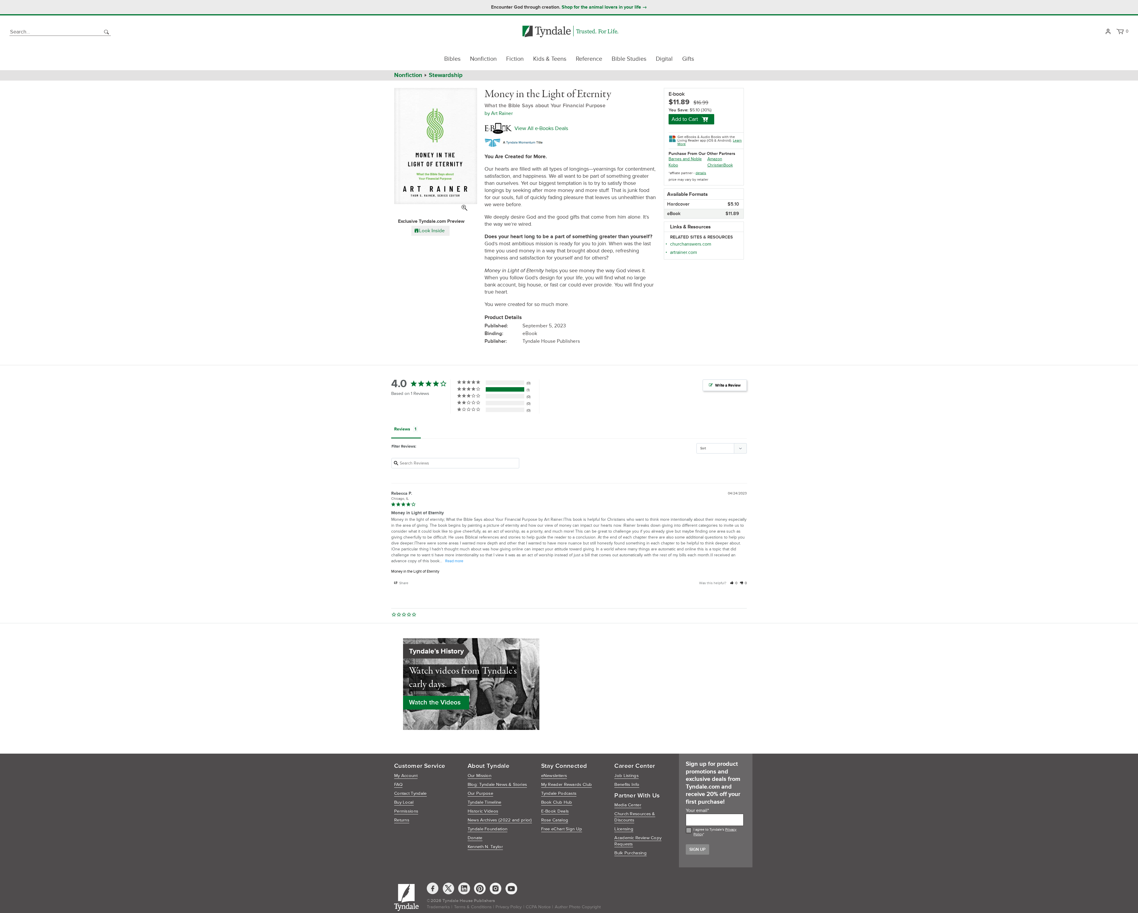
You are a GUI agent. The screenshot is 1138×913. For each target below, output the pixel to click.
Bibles (452, 59)
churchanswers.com (690, 244)
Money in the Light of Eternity (415, 571)
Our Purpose (480, 793)
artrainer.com (683, 252)
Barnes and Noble (685, 158)
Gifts (688, 59)
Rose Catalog (554, 820)
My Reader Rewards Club (566, 784)
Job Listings (626, 776)
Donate (475, 838)
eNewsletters (554, 776)
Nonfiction (483, 59)
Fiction (515, 59)
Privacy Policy (509, 907)
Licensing (623, 829)
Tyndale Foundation (487, 829)
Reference (589, 59)
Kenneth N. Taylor (485, 847)
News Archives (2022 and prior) (500, 820)
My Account (406, 776)
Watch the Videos (435, 703)
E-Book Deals (555, 811)
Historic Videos (483, 811)
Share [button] (403, 583)
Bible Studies (629, 59)
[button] (733, 583)
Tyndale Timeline (484, 802)
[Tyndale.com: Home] (570, 31)
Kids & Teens (549, 59)
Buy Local (404, 802)
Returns (401, 820)
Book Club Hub (556, 802)
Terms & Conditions (473, 907)
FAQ (398, 784)
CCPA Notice (538, 907)
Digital (664, 59)
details (701, 173)
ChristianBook (720, 165)
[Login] (1107, 32)
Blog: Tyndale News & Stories (497, 784)
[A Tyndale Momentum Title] (515, 142)
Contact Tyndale (410, 793)
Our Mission (479, 776)
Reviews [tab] (402, 429)
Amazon (714, 158)
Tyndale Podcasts (559, 793)
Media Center (627, 805)
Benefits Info (626, 784)
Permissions (406, 811)
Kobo (673, 165)
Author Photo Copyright (578, 907)
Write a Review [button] (728, 385)
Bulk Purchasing (630, 853)
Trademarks (438, 907)
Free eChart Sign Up (561, 829)
